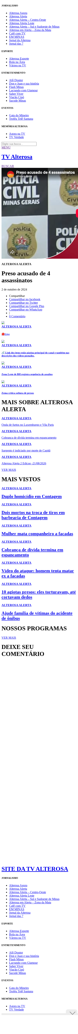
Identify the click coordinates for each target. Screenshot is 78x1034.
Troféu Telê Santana (21, 118)
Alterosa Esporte (19, 58)
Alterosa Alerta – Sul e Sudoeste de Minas (34, 26)
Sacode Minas (17, 100)
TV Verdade (16, 137)
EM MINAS (16, 36)
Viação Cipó (16, 97)
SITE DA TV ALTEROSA (35, 868)
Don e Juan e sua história (24, 83)
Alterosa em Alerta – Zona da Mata (30, 30)
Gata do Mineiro (19, 115)
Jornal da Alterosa (19, 40)
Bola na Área (17, 62)
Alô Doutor (16, 80)
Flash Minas (16, 87)
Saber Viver (16, 93)
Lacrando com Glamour (23, 90)
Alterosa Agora (18, 13)
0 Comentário (17, 316)
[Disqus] (39, 712)
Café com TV (17, 33)
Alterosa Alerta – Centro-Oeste (27, 19)
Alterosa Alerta (18, 16)
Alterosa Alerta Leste (21, 23)
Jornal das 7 (16, 43)
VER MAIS (9, 469)
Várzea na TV (17, 65)
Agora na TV (17, 133)
